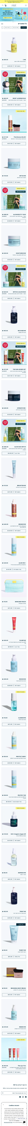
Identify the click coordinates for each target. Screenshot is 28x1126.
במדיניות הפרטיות (8, 1122)
